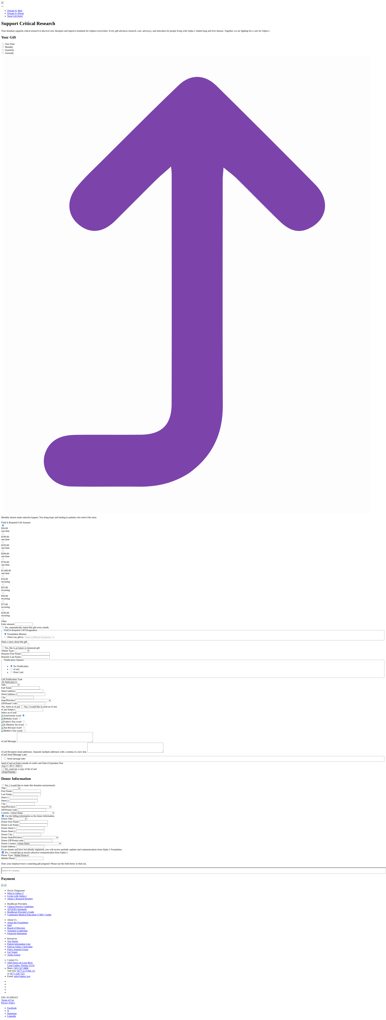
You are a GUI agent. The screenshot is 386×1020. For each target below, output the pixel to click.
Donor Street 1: (8, 828)
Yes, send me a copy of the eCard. (21, 769)
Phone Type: (7, 855)
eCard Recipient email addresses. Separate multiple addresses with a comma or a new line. (44, 752)
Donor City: (7, 834)
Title (3, 685)
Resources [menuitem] (12, 938)
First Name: (6, 791)
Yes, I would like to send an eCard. (40, 706)
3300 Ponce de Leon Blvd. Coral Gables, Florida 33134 (20, 964)
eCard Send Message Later (14, 754)
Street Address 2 (9, 694)
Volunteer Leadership (17, 930)
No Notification (20, 666)
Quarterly (9, 50)
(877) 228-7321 (17, 973)
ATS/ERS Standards (17, 909)
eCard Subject (8, 709)
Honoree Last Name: (11, 657)
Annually (9, 53)
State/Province (8, 700)
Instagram (12, 1013)
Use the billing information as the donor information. (30, 816)
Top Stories (12, 941)
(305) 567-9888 (20, 968)
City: (3, 803)
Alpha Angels (13, 955)
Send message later (16, 758)
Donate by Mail (14, 10)
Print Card (18, 672)
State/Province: (8, 806)
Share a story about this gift (14, 642)
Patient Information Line (18, 944)
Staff (9, 925)
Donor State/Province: (11, 837)
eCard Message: (8, 741)
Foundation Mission (16, 634)
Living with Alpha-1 (17, 896)
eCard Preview (8, 772)
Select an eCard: (9, 712)
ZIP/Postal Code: (9, 810)
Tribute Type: (7, 650)
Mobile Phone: (8, 858)
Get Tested (12, 952)
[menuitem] (196, 10)
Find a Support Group (17, 949)
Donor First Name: (10, 821)
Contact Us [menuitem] (12, 960)
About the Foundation (17, 922)
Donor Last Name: (10, 825)
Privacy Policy (8, 1003)
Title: (3, 788)
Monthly (9, 47)
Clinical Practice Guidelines (20, 906)
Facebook (12, 1008)
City (3, 697)
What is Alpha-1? (15, 893)
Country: (5, 813)
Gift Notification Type (11, 679)
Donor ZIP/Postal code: (12, 840)
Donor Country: (8, 843)
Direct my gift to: (15, 637)
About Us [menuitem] (12, 920)
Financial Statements (17, 933)
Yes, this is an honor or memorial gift (22, 648)
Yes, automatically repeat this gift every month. (27, 627)
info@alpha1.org (22, 976)
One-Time (10, 44)
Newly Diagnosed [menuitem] (16, 890)
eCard (16, 669)
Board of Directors (16, 928)
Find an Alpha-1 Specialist (19, 946)
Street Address (8, 691)
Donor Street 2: (8, 831)
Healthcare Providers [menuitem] (17, 904)
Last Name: (6, 794)
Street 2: (5, 800)
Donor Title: (7, 818)
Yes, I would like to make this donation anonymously (30, 785)
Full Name (6, 688)
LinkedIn (11, 1016)
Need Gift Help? (15, 16)
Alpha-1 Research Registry (20, 898)
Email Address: (8, 846)
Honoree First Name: (11, 653)
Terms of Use (7, 1000)
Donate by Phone (15, 13)
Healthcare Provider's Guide (20, 912)
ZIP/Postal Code (9, 703)
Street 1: (5, 797)
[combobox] (193, 871)
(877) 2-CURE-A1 (26, 971)
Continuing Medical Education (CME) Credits (29, 914)
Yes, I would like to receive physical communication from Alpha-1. (36, 852)
